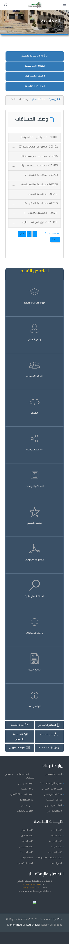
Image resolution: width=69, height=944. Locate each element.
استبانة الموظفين (53, 794)
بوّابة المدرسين (25, 783)
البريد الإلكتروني (25, 863)
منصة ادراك (27, 858)
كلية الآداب (56, 830)
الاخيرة (55, 240)
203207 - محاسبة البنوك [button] (43, 194)
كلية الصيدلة (26, 852)
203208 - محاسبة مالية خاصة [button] (39, 184)
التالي (22, 234)
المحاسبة (50, 21)
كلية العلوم (56, 836)
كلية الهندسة (55, 852)
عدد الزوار (34, 898)
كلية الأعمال (38, 99)
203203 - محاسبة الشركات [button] (41, 175)
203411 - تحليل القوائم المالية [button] (40, 222)
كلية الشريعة (55, 841)
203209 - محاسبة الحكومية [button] (41, 203)
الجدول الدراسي (54, 811)
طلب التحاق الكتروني (51, 789)
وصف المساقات (34, 76)
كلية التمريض (26, 847)
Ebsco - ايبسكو (54, 800)
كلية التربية (56, 847)
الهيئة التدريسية (35, 66)
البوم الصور (56, 863)
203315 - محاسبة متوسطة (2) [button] (39, 166)
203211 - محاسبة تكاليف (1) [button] (41, 213)
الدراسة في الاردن (53, 805)
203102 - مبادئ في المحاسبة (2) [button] (38, 147)
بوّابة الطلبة (27, 789)
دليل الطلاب (26, 805)
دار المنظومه (26, 800)
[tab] (34, 137)
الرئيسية (53, 99)
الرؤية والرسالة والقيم (34, 56)
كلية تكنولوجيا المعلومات (49, 858)
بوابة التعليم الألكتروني (21, 794)
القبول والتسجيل (53, 774)
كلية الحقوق (27, 836)
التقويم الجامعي (25, 811)
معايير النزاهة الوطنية (51, 783)
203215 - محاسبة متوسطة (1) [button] (39, 156)
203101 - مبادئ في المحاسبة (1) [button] (39, 137)
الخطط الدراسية (34, 86)
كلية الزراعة (27, 841)
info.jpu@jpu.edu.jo (28, 891)
